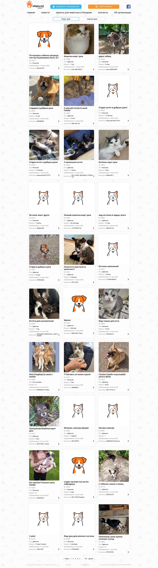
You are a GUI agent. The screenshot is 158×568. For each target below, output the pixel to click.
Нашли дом (92, 19)
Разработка (85, 565)
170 (85, 558)
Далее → (91, 558)
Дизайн (68, 565)
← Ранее (66, 558)
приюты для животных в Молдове (74, 12)
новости (45, 12)
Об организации (122, 12)
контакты (103, 12)
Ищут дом (66, 19)
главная (31, 12)
